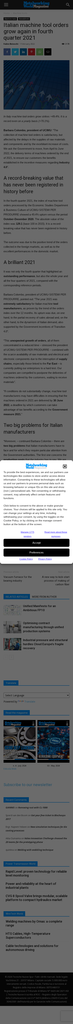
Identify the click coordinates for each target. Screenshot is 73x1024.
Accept (36, 542)
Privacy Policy (45, 559)
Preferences (36, 552)
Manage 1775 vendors (27, 534)
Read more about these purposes (55, 534)
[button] (65, 466)
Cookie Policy (26, 559)
